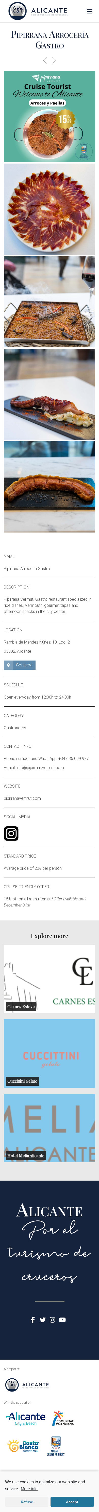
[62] (49, 116)
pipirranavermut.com (22, 798)
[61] (49, 486)
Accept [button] (72, 1502)
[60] (49, 394)
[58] (49, 209)
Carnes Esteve (21, 1006)
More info (29, 1489)
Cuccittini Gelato (22, 1081)
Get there (24, 665)
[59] (49, 301)
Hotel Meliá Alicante (25, 1155)
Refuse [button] (27, 1502)
